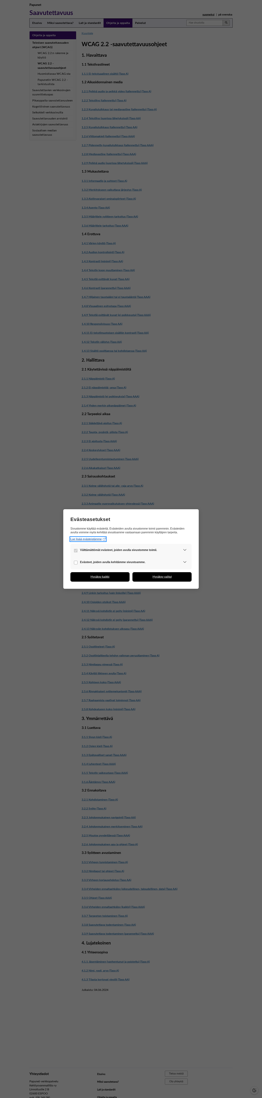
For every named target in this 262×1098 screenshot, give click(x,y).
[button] (185, 551)
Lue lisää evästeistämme (86, 539)
